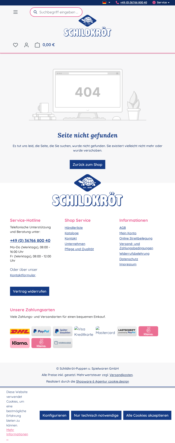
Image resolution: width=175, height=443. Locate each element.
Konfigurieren (54, 415)
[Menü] (15, 11)
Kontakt (71, 238)
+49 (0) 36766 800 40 (133, 2)
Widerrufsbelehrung (134, 253)
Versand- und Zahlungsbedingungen (136, 246)
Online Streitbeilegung (135, 238)
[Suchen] (34, 12)
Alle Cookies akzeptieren (147, 415)
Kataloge (72, 233)
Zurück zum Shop (87, 164)
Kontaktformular (23, 275)
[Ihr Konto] (26, 44)
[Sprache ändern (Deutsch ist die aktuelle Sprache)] (106, 2)
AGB (122, 228)
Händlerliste (74, 228)
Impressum (127, 264)
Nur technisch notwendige (96, 415)
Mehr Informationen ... (17, 434)
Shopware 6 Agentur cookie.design (102, 381)
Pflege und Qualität (79, 249)
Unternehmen (75, 244)
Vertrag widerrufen (29, 291)
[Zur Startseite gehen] (87, 28)
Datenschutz (128, 259)
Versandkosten (121, 375)
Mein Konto (127, 233)
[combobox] (60, 12)
